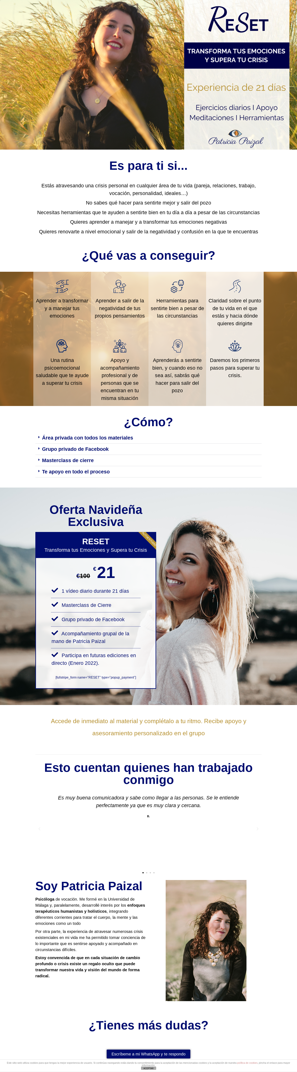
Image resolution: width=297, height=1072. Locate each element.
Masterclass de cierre (68, 460)
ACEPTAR (148, 1068)
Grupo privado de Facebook (75, 449)
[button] (148, 438)
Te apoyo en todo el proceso (76, 471)
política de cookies (247, 1063)
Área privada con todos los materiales (87, 438)
